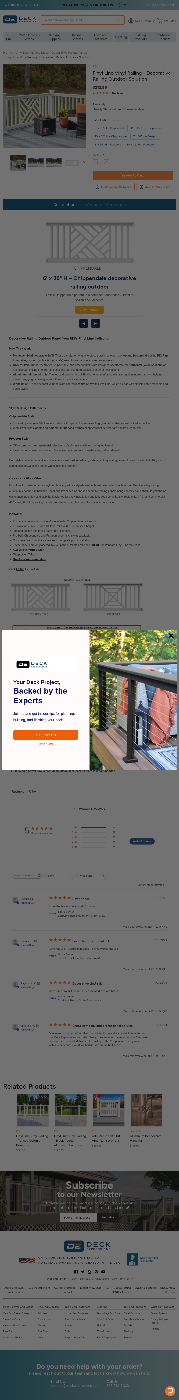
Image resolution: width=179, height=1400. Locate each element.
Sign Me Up (46, 735)
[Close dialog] (171, 635)
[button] (170, 1391)
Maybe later (46, 744)
